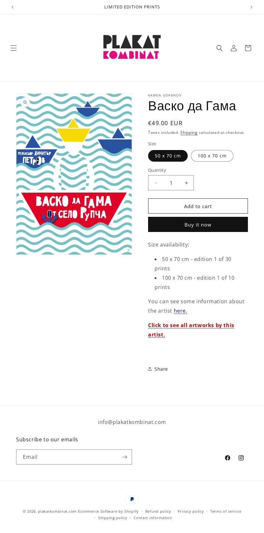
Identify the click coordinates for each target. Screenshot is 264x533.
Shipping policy (112, 517)
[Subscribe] (125, 457)
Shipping (189, 132)
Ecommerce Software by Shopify (108, 511)
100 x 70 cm (212, 156)
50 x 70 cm (168, 156)
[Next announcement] (251, 7)
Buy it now (198, 224)
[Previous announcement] (12, 7)
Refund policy (158, 511)
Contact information (153, 517)
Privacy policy (191, 511)
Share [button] (161, 369)
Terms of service (225, 511)
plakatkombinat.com (57, 511)
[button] (13, 48)
